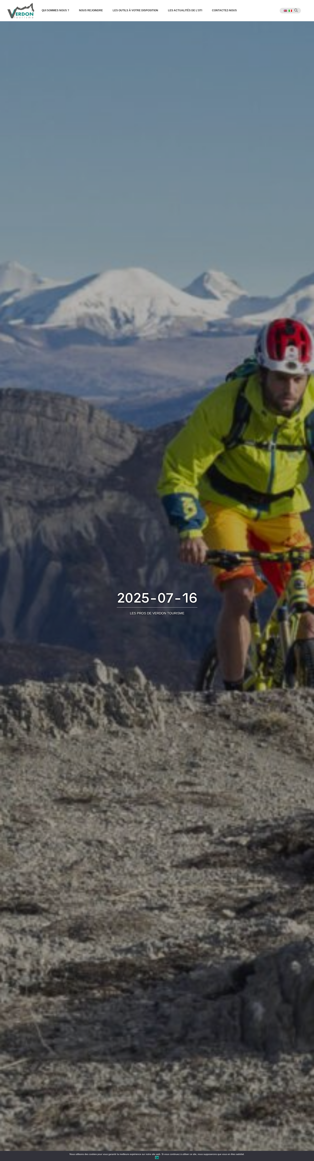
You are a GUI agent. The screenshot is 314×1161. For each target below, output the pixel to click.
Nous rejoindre (91, 10)
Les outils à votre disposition (135, 10)
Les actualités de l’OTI (185, 10)
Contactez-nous (224, 10)
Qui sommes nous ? (55, 10)
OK (157, 1157)
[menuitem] (285, 11)
